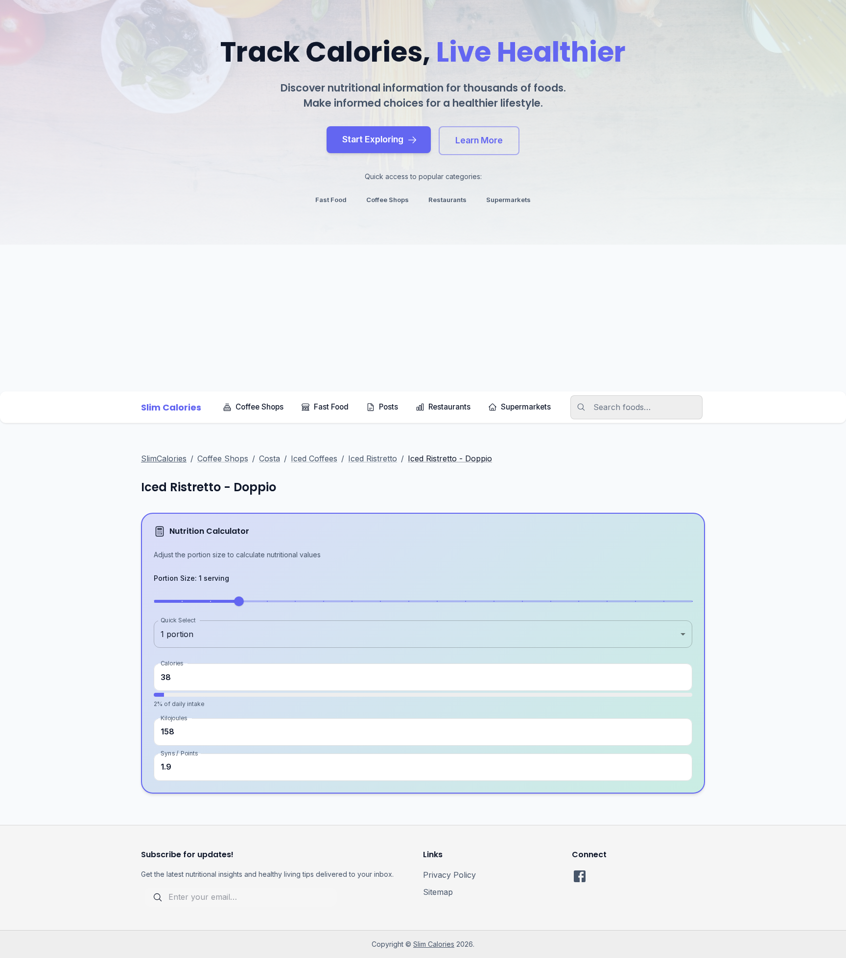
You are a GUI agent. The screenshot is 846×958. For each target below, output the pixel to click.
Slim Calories (433, 944)
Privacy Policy (449, 875)
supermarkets (508, 200)
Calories (172, 663)
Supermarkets (526, 406)
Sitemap (438, 892)
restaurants (447, 200)
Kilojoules (174, 717)
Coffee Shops (259, 406)
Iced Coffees (314, 458)
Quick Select (178, 620)
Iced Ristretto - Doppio (450, 458)
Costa (269, 458)
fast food (331, 200)
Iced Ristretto (372, 458)
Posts (388, 406)
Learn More (479, 140)
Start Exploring (372, 139)
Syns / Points (179, 752)
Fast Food (331, 406)
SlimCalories (164, 458)
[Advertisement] (423, 318)
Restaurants (449, 406)
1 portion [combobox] (177, 634)
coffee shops (387, 200)
